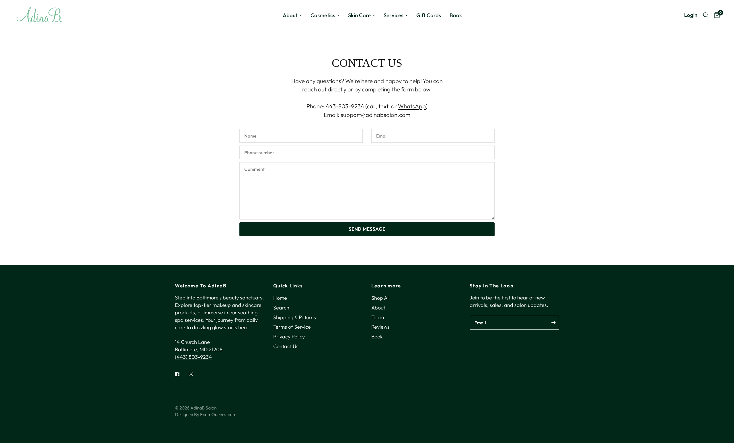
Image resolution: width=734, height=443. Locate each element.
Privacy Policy (289, 336)
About (290, 15)
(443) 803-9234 (193, 357)
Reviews (380, 327)
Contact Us (285, 346)
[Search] (705, 15)
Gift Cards (428, 15)
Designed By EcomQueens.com (205, 414)
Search (281, 307)
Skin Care (359, 15)
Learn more (386, 285)
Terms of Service (292, 327)
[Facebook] (181, 374)
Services (393, 15)
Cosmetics (323, 15)
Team (377, 317)
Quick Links (288, 285)
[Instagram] (195, 374)
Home (280, 298)
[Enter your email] (553, 323)
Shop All (380, 298)
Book (456, 15)
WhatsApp (412, 106)
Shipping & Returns (294, 317)
